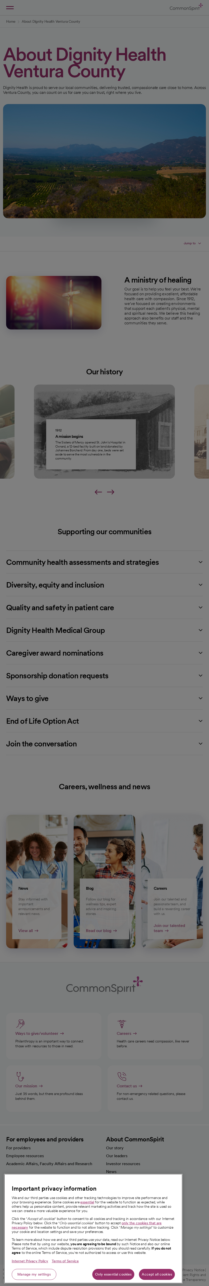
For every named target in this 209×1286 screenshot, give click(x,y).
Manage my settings (34, 1274)
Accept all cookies (157, 1274)
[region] (93, 1228)
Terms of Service (65, 1261)
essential (87, 1202)
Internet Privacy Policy (30, 1261)
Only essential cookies (113, 1274)
